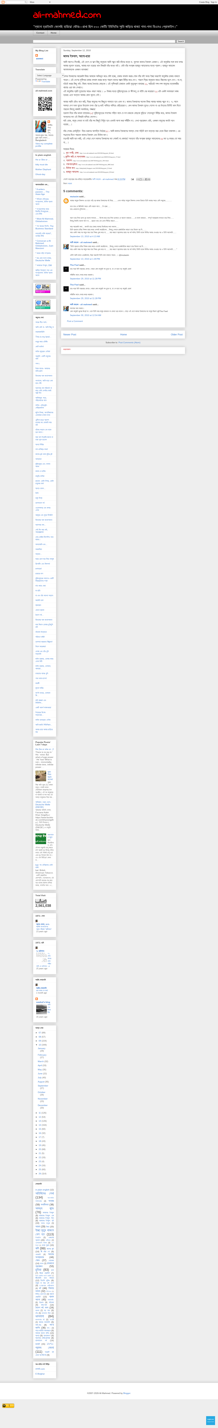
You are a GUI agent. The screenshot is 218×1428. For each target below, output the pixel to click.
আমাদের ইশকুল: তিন (46, 1218)
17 (40, 1137)
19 (40, 1145)
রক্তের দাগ (39, 573)
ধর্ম (40, 1288)
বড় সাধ (47, 1310)
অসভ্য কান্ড (44, 1208)
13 (40, 1121)
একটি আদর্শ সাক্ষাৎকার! (43, 707)
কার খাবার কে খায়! (42, 990)
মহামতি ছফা (39, 600)
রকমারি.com (40, 1369)
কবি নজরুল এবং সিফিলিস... (40, 701)
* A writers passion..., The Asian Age (42, 191)
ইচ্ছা (47, 1226)
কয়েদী (37, 683)
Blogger (126, 1393)
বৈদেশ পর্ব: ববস (41, 1307)
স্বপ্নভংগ (47, 1335)
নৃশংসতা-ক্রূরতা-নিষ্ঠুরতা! (43, 641)
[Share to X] (143, 179)
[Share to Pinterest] (149, 179)
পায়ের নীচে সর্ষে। (41, 322)
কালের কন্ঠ (50, 1248)
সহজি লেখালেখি (41, 988)
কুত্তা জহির (39, 688)
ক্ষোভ (37, 1260)
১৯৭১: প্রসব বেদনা (44, 1345)
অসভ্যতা (38, 459)
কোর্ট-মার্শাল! (39, 346)
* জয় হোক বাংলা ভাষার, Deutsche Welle (43, 259)
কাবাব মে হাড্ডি (40, 471)
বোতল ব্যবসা (39, 610)
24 (40, 1165)
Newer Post (69, 334)
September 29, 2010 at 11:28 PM (85, 278)
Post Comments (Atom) (129, 342)
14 (40, 1125)
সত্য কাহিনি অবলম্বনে (43, 1330)
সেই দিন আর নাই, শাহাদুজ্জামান (41, 530)
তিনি (36, 493)
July (40, 1077)
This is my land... (43, 337)
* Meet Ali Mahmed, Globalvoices (44, 220)
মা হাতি (37, 590)
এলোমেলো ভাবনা (41, 1243)
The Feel (74, 265)
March (41, 1061)
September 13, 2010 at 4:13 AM (85, 236)
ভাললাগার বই (40, 1320)
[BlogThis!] (140, 179)
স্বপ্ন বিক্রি (39, 444)
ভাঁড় (36, 1313)
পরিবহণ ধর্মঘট (40, 637)
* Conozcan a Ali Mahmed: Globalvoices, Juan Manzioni (44, 244)
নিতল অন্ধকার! (40, 646)
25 (40, 1169)
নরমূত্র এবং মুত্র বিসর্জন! (44, 515)
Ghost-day (40, 174)
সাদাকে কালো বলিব (42, 1333)
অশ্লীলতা (44, 1204)
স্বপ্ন (37, 1335)
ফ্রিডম (41, 1302)
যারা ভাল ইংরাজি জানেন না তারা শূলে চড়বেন (44, 438)
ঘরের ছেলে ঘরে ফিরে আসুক (44, 559)
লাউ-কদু (38, 1325)
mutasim (74, 196)
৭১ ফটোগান (40, 951)
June (40, 1073)
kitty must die (41, 164)
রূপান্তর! (38, 568)
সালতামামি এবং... (41, 544)
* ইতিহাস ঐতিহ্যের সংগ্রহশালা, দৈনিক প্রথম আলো (43, 201)
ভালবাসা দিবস (46, 1313)
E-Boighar (40, 1374)
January (41, 1048)
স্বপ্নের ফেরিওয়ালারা (42, 1338)
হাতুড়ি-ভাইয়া (39, 476)
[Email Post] (132, 179)
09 (40, 1041)
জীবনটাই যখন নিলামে (44, 1278)
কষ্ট (37, 1248)
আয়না (70, 183)
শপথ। (37, 363)
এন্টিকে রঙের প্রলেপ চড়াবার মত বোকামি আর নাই (43, 422)
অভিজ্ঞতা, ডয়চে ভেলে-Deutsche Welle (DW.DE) (43, 804)
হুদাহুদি (37, 1344)
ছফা (52, 1270)
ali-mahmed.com (67, 15)
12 (40, 1117)
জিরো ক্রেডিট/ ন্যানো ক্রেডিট (43, 1276)
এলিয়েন (48, 1240)
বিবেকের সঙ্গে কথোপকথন (43, 375)
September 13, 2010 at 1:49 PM (85, 259)
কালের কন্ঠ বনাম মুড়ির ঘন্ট (43, 454)
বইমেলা (51, 1302)
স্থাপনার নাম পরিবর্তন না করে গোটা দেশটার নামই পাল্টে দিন (43, 390)
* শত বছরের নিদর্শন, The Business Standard (44, 227)
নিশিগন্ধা (48, 1291)
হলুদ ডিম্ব (38, 498)
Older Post (177, 334)
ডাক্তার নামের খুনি (41, 673)
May (40, 1069)
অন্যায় (51, 1200)
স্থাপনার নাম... (40, 525)
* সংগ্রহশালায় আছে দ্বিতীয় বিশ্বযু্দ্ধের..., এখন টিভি (43, 211)
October (41, 1092)
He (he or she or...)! (44, 749)
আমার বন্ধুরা (45, 1223)
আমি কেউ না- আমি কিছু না (44, 327)
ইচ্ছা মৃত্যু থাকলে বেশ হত (44, 1232)
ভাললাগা (39, 1316)
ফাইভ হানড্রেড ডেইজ (42, 720)
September (43, 1085)
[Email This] (137, 179)
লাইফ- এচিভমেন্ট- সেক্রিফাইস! (41, 406)
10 (40, 1045)
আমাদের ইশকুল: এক (46, 1215)
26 (40, 1173)
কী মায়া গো (45, 1251)
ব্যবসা (37, 1310)
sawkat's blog (43, 1002)
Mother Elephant (43, 169)
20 (40, 1149)
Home (54, 33)
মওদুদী (52, 1320)
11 (40, 1113)
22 (40, 1157)
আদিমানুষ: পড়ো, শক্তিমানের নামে (41, 399)
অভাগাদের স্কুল (51, 835)
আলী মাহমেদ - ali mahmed (81, 242)
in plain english (42, 1190)
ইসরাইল (38, 1238)
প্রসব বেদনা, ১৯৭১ (42, 924)
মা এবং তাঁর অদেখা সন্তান (44, 595)
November (43, 1099)
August (41, 1081)
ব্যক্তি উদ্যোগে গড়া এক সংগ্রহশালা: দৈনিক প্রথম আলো (43, 272)
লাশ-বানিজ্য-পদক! (41, 449)
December (43, 1105)
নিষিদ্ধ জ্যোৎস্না (40, 1294)
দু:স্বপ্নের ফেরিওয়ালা (46, 1286)
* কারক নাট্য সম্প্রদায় (43, 253)
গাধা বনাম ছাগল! (41, 678)
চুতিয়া (38, 1270)
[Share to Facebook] (146, 179)
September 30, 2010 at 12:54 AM (85, 315)
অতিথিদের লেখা (44, 1193)
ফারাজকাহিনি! (39, 332)
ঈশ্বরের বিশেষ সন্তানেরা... (40, 713)
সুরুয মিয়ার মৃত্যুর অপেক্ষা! (50, 775)
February (42, 1055)
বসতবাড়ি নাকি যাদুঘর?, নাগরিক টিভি (43, 234)
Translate (45, 81)
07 (40, 1032)
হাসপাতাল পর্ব (39, 503)
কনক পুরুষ (45, 1245)
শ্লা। (49, 1328)
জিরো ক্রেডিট (44, 1273)
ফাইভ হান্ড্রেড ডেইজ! (42, 351)
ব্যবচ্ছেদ (38, 605)
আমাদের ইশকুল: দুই (46, 1220)
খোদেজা (51, 1260)
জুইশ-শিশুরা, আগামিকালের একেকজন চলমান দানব (44, 413)
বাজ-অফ (44, 1305)
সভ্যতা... (38, 554)
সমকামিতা (38, 549)
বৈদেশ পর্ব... (39, 615)
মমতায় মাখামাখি (44, 1322)
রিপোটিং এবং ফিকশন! (42, 564)
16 (40, 1133)
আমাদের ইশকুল (48, 1212)
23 (40, 1161)
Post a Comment (75, 321)
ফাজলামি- (51, 1300)
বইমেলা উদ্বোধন (41, 632)
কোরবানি (38, 1254)
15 (40, 1129)
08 (40, 1037)
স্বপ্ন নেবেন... (40, 488)
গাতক (41, 1263)
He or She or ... (42, 159)
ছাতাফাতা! (39, 58)
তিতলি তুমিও (45, 1280)
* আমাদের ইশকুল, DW (43, 265)
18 (40, 1141)
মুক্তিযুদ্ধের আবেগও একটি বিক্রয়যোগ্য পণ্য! (44, 579)
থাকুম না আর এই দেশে (44, 1283)
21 (40, 1153)
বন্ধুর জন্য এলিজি (41, 341)
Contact (40, 33)
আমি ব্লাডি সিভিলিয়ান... (43, 724)
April (40, 1065)
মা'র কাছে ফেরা (40, 585)
